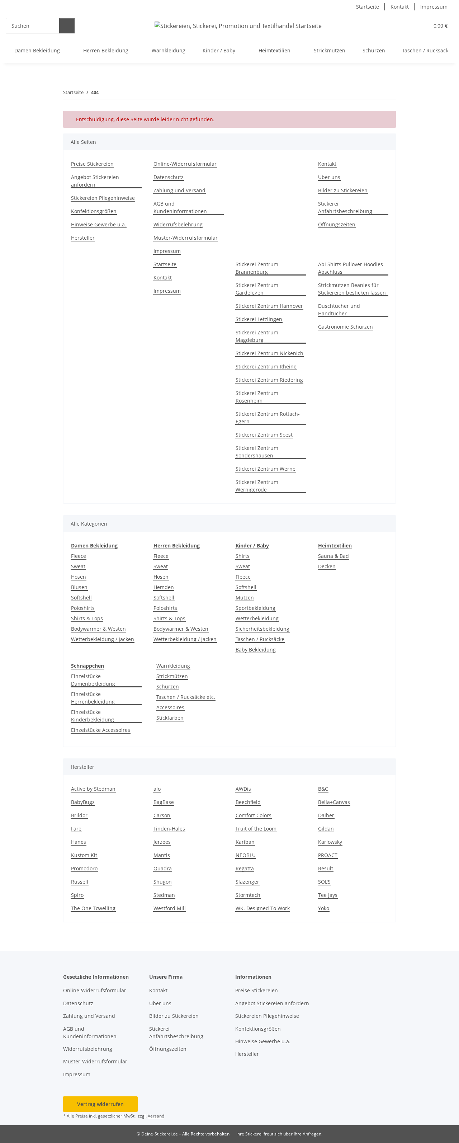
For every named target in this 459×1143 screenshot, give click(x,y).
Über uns (329, 177)
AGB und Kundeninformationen (180, 207)
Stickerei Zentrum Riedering (269, 379)
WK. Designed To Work (263, 908)
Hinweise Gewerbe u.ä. (98, 224)
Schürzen (167, 686)
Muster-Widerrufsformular (185, 237)
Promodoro (84, 868)
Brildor (79, 815)
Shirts (243, 555)
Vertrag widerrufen (100, 1104)
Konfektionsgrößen (94, 211)
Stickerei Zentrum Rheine (266, 366)
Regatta (245, 868)
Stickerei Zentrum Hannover (269, 305)
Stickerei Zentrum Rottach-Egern (268, 417)
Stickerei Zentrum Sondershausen (257, 452)
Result (325, 868)
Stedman (164, 895)
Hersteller (83, 237)
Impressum (434, 6)
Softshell (81, 597)
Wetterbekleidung (257, 618)
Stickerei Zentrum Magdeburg (257, 336)
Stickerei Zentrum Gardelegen (257, 289)
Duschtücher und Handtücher (339, 309)
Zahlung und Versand (179, 190)
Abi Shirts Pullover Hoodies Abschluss (350, 268)
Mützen (245, 597)
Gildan (326, 828)
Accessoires (170, 707)
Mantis (161, 855)
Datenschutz (168, 177)
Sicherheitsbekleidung (262, 628)
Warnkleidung (173, 665)
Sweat (78, 566)
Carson (161, 815)
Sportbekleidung (255, 608)
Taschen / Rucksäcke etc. (185, 696)
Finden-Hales (169, 828)
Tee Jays (327, 895)
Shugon (162, 881)
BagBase (163, 802)
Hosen (78, 576)
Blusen (79, 587)
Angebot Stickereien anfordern (95, 181)
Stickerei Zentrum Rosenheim (257, 397)
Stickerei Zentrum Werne (265, 468)
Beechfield (248, 802)
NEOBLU (246, 855)
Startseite (367, 6)
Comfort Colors (253, 815)
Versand (156, 1116)
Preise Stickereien (92, 163)
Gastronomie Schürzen (345, 326)
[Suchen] (67, 25)
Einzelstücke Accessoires (100, 729)
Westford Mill (169, 908)
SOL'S (324, 881)
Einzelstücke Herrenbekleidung (93, 698)
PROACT (327, 855)
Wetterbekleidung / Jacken (102, 639)
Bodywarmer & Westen (98, 628)
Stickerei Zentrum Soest (264, 434)
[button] (409, 25)
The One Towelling (93, 908)
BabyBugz (83, 802)
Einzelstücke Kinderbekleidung (92, 716)
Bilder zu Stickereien (343, 190)
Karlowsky (330, 841)
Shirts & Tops (87, 618)
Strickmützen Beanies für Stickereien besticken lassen (352, 289)
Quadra (162, 868)
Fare (76, 828)
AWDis (243, 788)
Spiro (77, 895)
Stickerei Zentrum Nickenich (269, 353)
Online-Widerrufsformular (185, 163)
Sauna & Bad (333, 555)
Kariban (245, 841)
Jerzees (162, 841)
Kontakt (400, 6)
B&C (323, 788)
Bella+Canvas (334, 802)
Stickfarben (170, 717)
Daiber (326, 815)
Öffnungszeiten (336, 224)
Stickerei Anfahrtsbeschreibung (345, 207)
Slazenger (247, 881)
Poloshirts (83, 608)
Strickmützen (172, 676)
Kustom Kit (84, 855)
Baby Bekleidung (256, 649)
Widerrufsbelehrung (178, 224)
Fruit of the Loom (256, 828)
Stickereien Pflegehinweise (103, 197)
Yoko (323, 908)
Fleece (78, 555)
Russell (79, 881)
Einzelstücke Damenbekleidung (93, 680)
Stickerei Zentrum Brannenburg (257, 268)
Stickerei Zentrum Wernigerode (257, 486)
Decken (327, 566)
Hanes (78, 841)
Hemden (163, 587)
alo (157, 788)
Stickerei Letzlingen (259, 319)
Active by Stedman (93, 788)
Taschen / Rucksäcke (260, 639)
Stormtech (248, 895)
